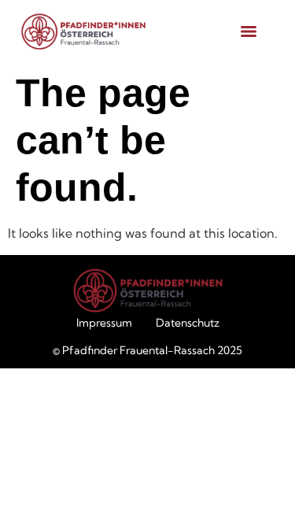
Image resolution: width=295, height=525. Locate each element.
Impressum (104, 323)
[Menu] (248, 31)
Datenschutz (187, 323)
